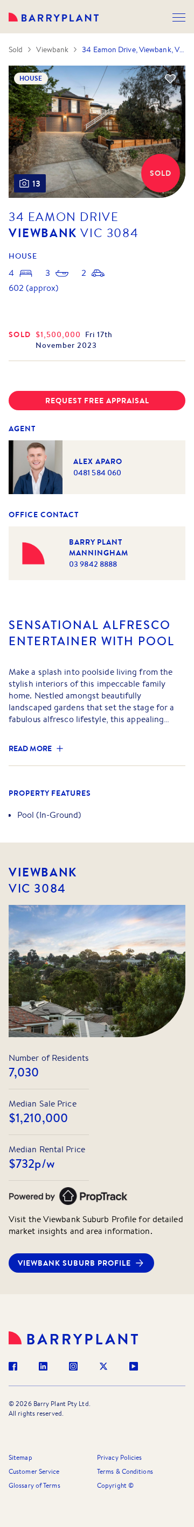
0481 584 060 (97, 472)
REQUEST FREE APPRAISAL (97, 400)
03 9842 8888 (93, 564)
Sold (16, 49)
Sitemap (20, 1457)
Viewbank (52, 49)
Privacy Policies (119, 1457)
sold (20, 334)
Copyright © (115, 1485)
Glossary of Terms (34, 1485)
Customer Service (34, 1471)
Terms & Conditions (125, 1471)
